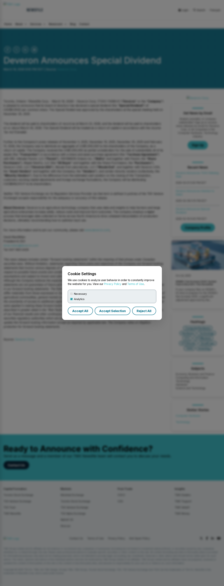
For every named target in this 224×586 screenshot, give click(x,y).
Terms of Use (135, 284)
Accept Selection (112, 311)
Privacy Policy (112, 284)
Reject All (144, 311)
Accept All (80, 311)
